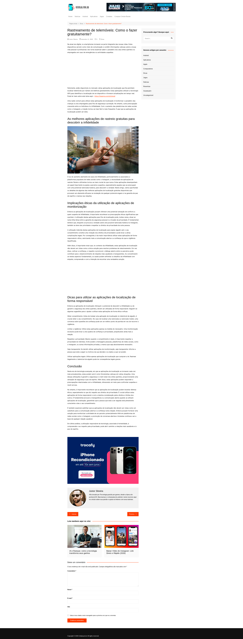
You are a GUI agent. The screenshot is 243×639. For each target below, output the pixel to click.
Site (68, 607)
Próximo (131, 514)
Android (85, 16)
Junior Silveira (73, 39)
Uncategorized (148, 95)
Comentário (71, 571)
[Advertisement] (103, 69)
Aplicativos (93, 16)
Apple (145, 64)
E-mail (70, 598)
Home (70, 16)
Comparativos (148, 69)
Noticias (77, 16)
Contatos (109, 16)
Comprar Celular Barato (122, 16)
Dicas (102, 39)
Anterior (74, 514)
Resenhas (146, 86)
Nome (69, 589)
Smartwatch (147, 91)
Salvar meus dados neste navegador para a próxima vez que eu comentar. (93, 615)
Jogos (102, 16)
